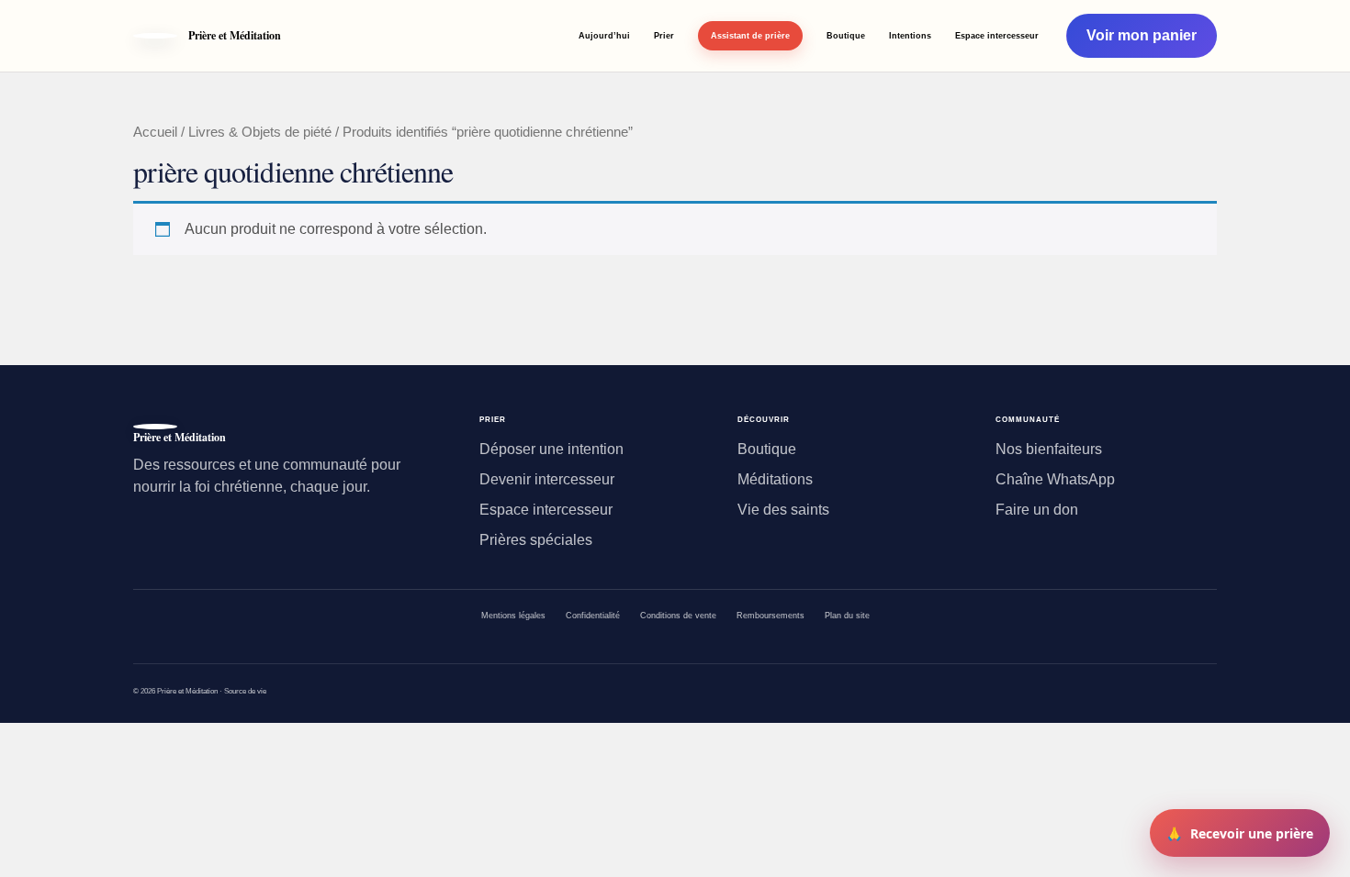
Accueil (155, 132)
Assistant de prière (750, 35)
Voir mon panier (1141, 35)
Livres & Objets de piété (260, 132)
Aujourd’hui (604, 35)
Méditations (775, 479)
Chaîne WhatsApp (1055, 479)
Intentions (910, 35)
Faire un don (1037, 509)
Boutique (846, 35)
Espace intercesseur (997, 35)
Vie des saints (783, 509)
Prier (664, 35)
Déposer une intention (551, 449)
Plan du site (847, 615)
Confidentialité (593, 615)
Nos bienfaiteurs (1049, 449)
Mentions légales (513, 615)
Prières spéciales (535, 540)
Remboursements (770, 615)
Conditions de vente (678, 615)
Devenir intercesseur (546, 479)
